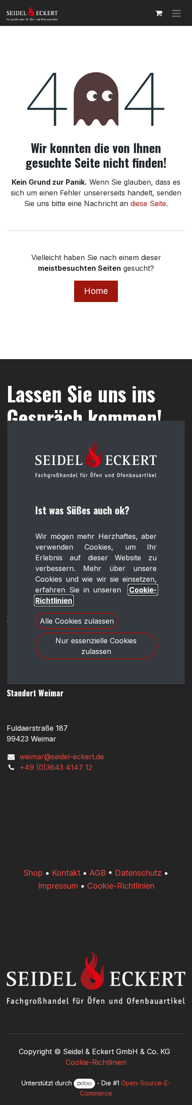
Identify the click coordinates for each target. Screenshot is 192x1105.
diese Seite (148, 203)
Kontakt (66, 872)
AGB (97, 872)
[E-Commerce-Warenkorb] (158, 13)
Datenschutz (138, 872)
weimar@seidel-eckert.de (62, 756)
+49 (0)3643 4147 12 (56, 767)
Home (96, 291)
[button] (76, 621)
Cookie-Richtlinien (120, 885)
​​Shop (33, 872)
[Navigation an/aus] (176, 13)
